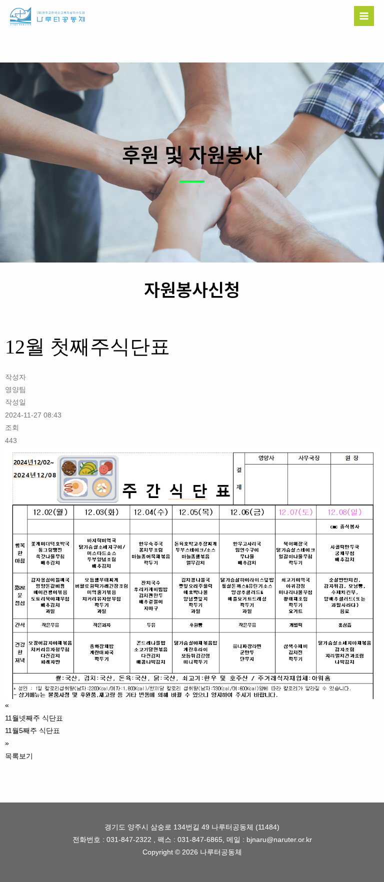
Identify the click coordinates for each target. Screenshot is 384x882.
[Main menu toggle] (364, 16)
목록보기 (19, 756)
